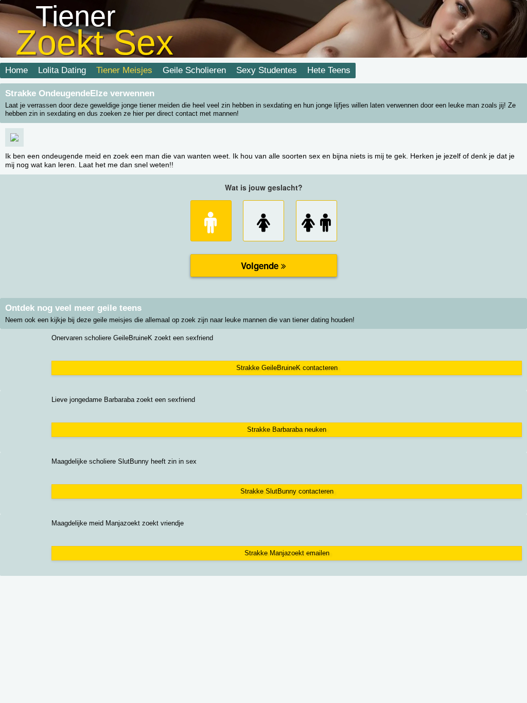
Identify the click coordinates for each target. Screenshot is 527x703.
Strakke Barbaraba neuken (286, 429)
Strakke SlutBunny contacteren (286, 491)
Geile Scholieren (194, 70)
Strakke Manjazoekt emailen (286, 553)
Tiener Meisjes (124, 70)
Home (16, 70)
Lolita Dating (62, 70)
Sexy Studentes (266, 70)
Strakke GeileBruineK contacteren (287, 368)
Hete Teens (328, 70)
